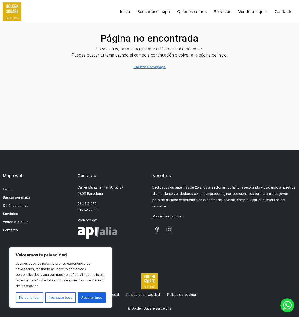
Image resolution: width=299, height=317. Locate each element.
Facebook (157, 229)
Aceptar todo (91, 297)
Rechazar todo (60, 297)
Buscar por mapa (153, 11)
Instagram (169, 229)
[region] (60, 277)
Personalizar (29, 297)
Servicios (222, 11)
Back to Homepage (149, 67)
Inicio (125, 11)
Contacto (284, 11)
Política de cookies (182, 294)
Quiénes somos (192, 11)
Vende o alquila (253, 11)
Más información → (168, 216)
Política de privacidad (143, 294)
